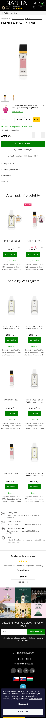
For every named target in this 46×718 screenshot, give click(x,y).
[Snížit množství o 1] (33, 135)
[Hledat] (35, 3)
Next (44, 234)
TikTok (26, 670)
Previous (2, 234)
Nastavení (23, 704)
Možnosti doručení (12, 130)
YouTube (32, 670)
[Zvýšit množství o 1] (43, 135)
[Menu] (3, 3)
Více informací (35, 699)
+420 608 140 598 (24, 653)
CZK (41, 7)
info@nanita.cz (25, 663)
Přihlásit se (36, 632)
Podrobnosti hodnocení (33, 19)
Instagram (19, 670)
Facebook (13, 670)
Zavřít (13, 154)
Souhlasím (23, 712)
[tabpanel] (11, 237)
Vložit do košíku (23, 144)
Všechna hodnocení (23, 578)
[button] (11, 337)
